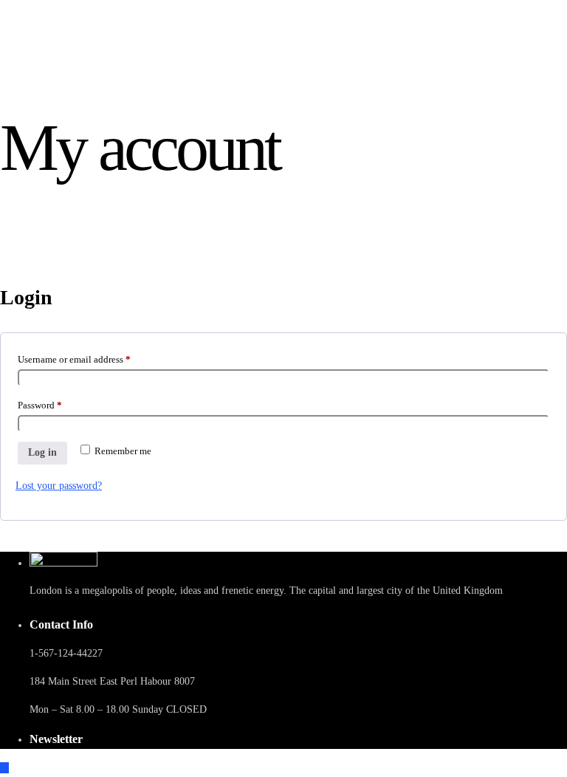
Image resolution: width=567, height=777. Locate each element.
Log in (42, 452)
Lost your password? (59, 485)
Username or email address (92, 357)
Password (58, 403)
